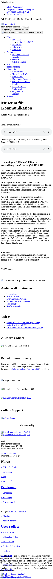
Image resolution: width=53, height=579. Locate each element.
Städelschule (12, 304)
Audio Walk (17, 89)
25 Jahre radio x (19, 86)
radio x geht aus (13, 67)
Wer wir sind (17, 72)
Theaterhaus (12, 294)
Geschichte (16, 84)
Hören (9, 37)
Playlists (15, 59)
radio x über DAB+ (25, 42)
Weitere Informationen (9, 578)
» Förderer (5, 551)
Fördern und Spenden (21, 79)
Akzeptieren (5, 575)
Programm (11, 52)
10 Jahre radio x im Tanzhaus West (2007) (25, 327)
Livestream (16, 44)
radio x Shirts (17, 76)
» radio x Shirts (7, 541)
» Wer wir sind (7, 532)
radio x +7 (16, 49)
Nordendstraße (13, 296)
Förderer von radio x (21, 81)
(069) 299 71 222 (8, 453)
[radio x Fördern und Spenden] (8, 418)
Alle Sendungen (19, 62)
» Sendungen (6, 497)
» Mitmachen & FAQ (10, 537)
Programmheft (18, 91)
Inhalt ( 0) (15, 7)
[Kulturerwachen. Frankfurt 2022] (16, 398)
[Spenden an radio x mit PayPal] (15, 433)
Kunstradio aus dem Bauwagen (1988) (23, 322)
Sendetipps (16, 57)
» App (3, 476)
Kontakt (10, 96)
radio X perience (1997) (17, 325)
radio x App (17, 47)
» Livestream (6, 472)
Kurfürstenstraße (14, 306)
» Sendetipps (6, 493)
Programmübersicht (20, 54)
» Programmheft (8, 502)
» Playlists (5, 516)
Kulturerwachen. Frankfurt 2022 (25, 369)
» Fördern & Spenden (10, 546)
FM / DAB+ (17, 40)
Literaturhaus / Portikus (16, 299)
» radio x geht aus (9, 521)
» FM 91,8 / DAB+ (9, 467)
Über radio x (12, 69)
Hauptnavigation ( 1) (20, 9)
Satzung (15, 94)
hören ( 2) (18, 12)
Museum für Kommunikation (19, 301)
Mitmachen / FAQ (20, 74)
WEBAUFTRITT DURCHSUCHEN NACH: (21, 19)
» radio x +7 (6, 481)
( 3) (16, 14)
